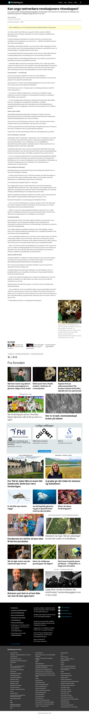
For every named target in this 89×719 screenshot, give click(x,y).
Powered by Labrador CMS (44, 713)
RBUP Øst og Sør (64, 656)
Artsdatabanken (13, 656)
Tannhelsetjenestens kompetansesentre (70, 681)
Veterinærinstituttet (65, 703)
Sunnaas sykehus (64, 677)
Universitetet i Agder (65, 687)
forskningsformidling (22, 354)
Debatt (60, 2)
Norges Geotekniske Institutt (41, 684)
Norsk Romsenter (39, 698)
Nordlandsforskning (40, 682)
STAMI (62, 671)
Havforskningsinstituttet (15, 677)
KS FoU (11, 691)
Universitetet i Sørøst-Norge (67, 697)
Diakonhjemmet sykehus (15, 658)
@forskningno (65, 607)
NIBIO (11, 702)
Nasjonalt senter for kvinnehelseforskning (45, 673)
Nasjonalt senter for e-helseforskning (43, 671)
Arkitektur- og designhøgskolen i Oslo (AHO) (20, 654)
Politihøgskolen (64, 652)
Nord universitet (39, 680)
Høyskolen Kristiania (15, 687)
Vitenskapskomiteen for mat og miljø (69, 706)
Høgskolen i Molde (14, 679)
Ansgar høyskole (14, 652)
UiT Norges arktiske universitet (68, 685)
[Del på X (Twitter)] (11, 357)
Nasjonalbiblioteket (39, 663)
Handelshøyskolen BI (15, 675)
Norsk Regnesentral (39, 696)
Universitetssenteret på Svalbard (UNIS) (69, 699)
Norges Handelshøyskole (41, 686)
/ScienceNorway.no (66, 616)
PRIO (62, 654)
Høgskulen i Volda (14, 683)
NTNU (36, 661)
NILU (11, 708)
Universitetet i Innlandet (66, 691)
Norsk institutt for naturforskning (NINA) (44, 702)
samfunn (11, 354)
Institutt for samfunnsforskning (17, 689)
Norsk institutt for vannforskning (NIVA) (44, 704)
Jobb (75, 2)
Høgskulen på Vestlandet (15, 685)
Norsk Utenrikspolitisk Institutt (42, 700)
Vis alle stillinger (44, 451)
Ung (65, 2)
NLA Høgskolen (39, 652)
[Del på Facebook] (9, 357)
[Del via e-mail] (16, 357)
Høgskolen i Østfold (14, 681)
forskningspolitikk (37, 354)
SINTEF (62, 664)
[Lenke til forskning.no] (31, 2)
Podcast (70, 2)
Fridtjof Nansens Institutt (15, 673)
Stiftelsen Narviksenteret (66, 675)
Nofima (37, 678)
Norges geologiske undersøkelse (42, 690)
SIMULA (62, 662)
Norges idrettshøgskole (40, 692)
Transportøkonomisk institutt (67, 683)
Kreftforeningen (14, 693)
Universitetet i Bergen (65, 689)
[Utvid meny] (80, 2)
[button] (10, 439)
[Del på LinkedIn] (13, 357)
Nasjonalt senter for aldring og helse (43, 669)
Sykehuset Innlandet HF (66, 679)
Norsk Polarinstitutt (39, 694)
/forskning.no (65, 610)
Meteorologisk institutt (15, 698)
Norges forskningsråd (40, 688)
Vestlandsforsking (65, 701)
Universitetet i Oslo (65, 693)
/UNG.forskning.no (66, 613)
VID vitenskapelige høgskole (67, 704)
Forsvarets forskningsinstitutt (17, 669)
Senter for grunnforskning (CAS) (68, 666)
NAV (11, 700)
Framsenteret (13, 671)
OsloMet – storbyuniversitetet (42, 706)
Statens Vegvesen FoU (65, 673)
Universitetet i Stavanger (66, 695)
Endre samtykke (15, 644)
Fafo (11, 664)
